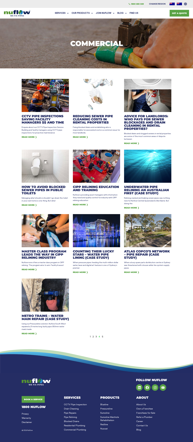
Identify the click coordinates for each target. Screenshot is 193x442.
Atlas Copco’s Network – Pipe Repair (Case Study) (147, 254)
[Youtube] (163, 387)
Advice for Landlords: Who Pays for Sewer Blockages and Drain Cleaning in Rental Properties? (146, 122)
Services (60, 13)
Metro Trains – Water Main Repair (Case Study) (45, 317)
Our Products (81, 13)
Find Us (134, 13)
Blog (120, 13)
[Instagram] (155, 387)
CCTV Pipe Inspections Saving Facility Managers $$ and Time (43, 119)
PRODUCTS (109, 397)
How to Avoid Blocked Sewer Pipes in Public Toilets (44, 190)
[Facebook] (147, 387)
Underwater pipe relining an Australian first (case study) (146, 190)
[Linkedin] (139, 387)
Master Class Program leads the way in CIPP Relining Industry (44, 254)
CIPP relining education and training (96, 188)
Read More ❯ (29, 137)
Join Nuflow (103, 13)
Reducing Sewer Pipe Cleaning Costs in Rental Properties (93, 119)
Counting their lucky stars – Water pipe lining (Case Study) (93, 254)
